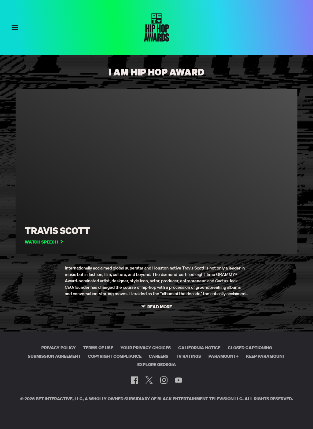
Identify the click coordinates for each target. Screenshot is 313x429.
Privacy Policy (58, 347)
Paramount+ (223, 356)
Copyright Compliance (115, 356)
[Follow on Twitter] (149, 380)
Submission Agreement (54, 356)
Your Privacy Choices (145, 347)
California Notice (199, 347)
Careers (158, 356)
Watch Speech (41, 242)
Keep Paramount (265, 356)
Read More (159, 307)
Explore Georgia (156, 364)
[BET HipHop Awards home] (156, 40)
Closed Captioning (250, 347)
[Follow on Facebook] (134, 380)
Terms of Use (98, 347)
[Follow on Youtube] (178, 380)
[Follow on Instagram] (164, 380)
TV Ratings (188, 356)
